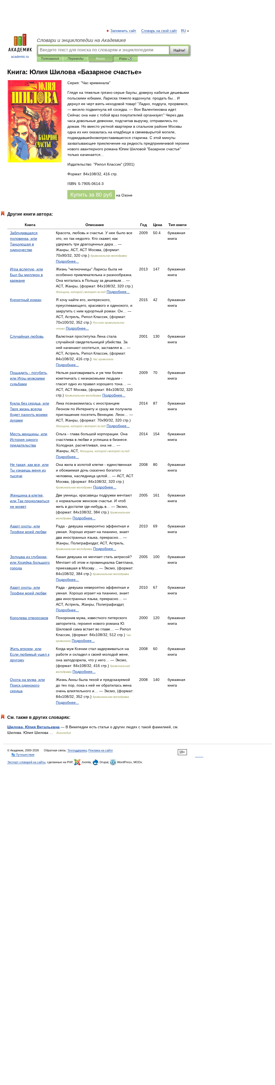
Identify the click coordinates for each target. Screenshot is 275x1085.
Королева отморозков (29, 618)
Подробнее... (67, 261)
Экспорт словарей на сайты (26, 762)
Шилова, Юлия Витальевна (33, 727)
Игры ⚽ (125, 58)
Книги (100, 58)
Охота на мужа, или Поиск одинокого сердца (27, 685)
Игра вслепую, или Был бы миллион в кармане (26, 275)
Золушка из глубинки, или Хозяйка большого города (30, 562)
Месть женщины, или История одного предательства (28, 439)
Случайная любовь (27, 336)
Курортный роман (25, 300)
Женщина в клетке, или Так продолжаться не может (29, 501)
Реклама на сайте (100, 750)
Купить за (91, 195)
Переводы (76, 58)
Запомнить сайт (123, 31)
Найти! (179, 50)
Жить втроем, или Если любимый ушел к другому (29, 654)
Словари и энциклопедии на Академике (81, 40)
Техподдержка (77, 750)
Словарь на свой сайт (159, 31)
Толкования (50, 58)
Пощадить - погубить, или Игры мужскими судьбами (29, 378)
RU (183, 31)
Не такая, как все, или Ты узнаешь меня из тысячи (29, 470)
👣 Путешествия (22, 754)
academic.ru (20, 57)
